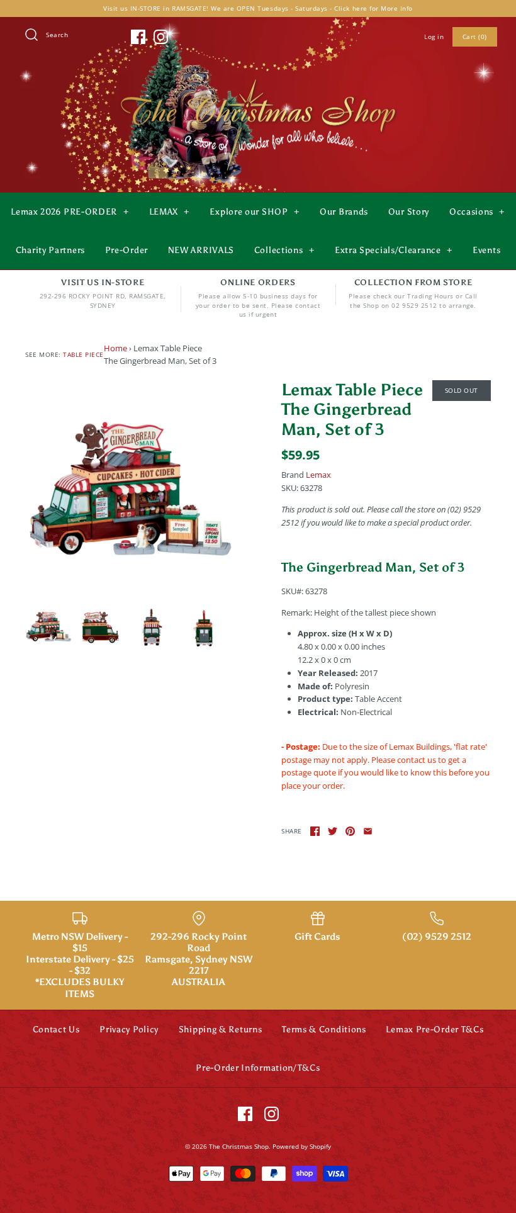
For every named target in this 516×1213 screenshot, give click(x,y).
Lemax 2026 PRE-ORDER (69, 211)
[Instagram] (161, 37)
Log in (434, 36)
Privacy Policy (129, 1029)
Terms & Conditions (324, 1029)
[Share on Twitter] (332, 831)
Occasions (477, 211)
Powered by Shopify (301, 1146)
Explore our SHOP (254, 211)
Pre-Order (126, 250)
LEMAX (169, 211)
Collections (284, 250)
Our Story (408, 211)
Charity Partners (50, 250)
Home (115, 348)
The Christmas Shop (239, 1146)
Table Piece (83, 354)
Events (486, 250)
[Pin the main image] (350, 831)
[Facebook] (138, 37)
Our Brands (344, 211)
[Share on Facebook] (315, 831)
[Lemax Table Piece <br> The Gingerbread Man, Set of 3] (130, 485)
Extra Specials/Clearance (393, 250)
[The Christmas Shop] (258, 76)
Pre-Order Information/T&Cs (258, 1068)
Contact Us (56, 1029)
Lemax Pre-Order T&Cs (434, 1029)
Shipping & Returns (220, 1029)
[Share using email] (368, 831)
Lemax (318, 474)
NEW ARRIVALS (201, 250)
